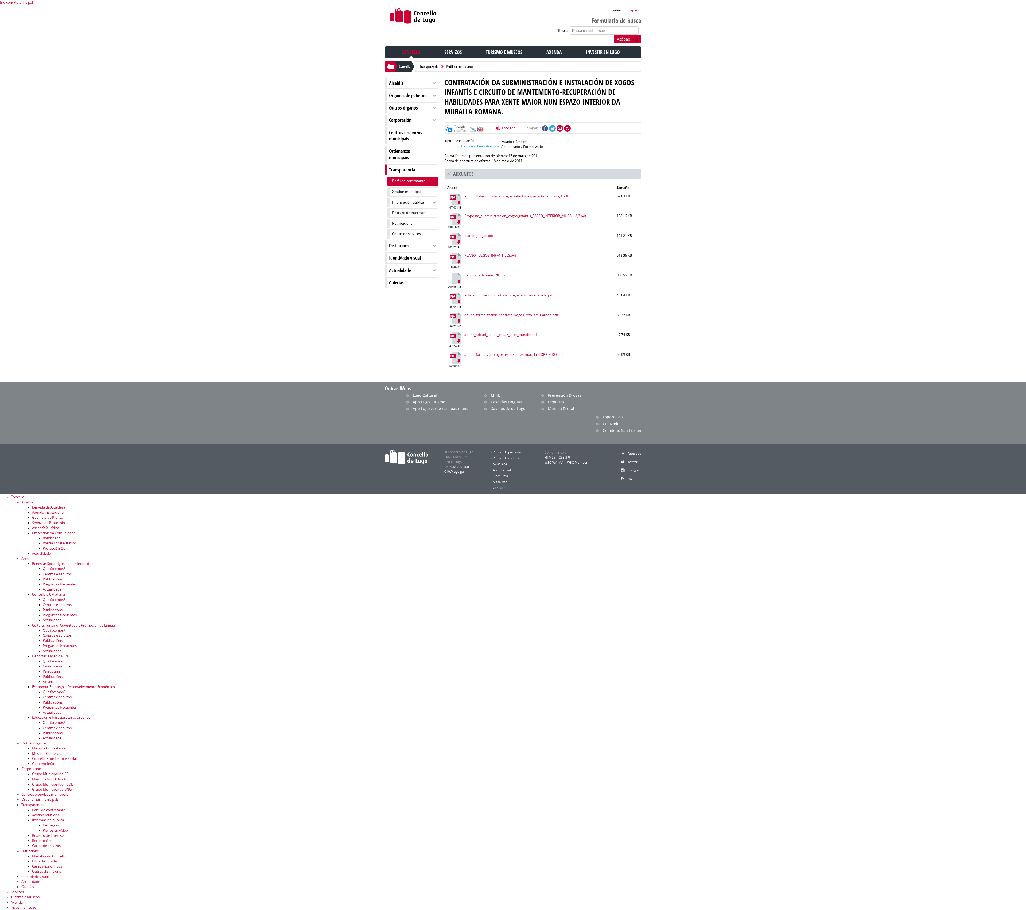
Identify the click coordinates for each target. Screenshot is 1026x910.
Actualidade (400, 270)
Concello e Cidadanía (48, 594)
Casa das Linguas (506, 401)
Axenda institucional (48, 512)
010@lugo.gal (454, 471)
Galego (617, 10)
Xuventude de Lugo (508, 408)
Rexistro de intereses (408, 212)
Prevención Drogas (564, 395)
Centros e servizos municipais (405, 135)
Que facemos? (54, 569)
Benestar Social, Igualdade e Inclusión (61, 563)
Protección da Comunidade (53, 533)
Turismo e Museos (504, 52)
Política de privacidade (508, 452)
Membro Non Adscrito (50, 779)
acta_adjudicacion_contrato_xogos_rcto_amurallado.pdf (508, 295)
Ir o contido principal (16, 2)
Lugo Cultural (425, 395)
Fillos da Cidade (44, 861)
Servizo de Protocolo (48, 523)
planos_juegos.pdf (478, 235)
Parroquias (51, 671)
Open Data (500, 476)
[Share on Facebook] (545, 128)
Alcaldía (396, 83)
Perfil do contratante (459, 66)
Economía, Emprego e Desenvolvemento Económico (73, 687)
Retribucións (402, 223)
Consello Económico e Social (54, 758)
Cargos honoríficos (47, 866)
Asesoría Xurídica (45, 528)
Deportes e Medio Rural (50, 656)
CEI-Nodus (612, 423)
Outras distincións (46, 871)
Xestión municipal (406, 191)
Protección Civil (55, 548)
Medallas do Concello (49, 856)
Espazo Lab (613, 416)
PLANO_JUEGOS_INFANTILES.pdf (490, 255)
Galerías (396, 282)
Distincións (399, 245)
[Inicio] (413, 17)
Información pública (408, 202)
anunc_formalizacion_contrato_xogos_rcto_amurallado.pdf (511, 315)
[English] (480, 130)
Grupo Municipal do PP (50, 774)
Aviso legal (500, 464)
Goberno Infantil (45, 763)
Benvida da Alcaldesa (48, 507)
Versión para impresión (567, 128)
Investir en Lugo (603, 52)
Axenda (554, 52)
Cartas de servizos (406, 234)
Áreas (25, 558)
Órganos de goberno (408, 95)
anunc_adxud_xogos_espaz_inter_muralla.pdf (500, 335)
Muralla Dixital (561, 408)
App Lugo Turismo (429, 401)
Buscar (564, 30)
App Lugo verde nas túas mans (440, 408)
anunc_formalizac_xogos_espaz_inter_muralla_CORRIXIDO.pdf (513, 354)
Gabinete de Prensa (47, 517)
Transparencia (428, 66)
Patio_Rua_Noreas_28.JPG (484, 275)
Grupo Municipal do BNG (52, 789)
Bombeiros (51, 538)
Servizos (453, 52)
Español (635, 10)
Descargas (51, 825)
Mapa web (500, 482)
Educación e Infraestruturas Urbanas (61, 717)
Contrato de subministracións (477, 146)
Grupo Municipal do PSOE (52, 784)
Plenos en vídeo (55, 830)
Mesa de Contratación (49, 748)
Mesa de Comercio (46, 753)
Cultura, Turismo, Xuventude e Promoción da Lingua (73, 625)
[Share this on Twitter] (552, 128)
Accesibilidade (502, 470)
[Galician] (473, 130)
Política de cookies (506, 458)
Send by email (560, 128)
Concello (411, 52)
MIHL (495, 395)
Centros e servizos (57, 574)
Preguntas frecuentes (60, 584)
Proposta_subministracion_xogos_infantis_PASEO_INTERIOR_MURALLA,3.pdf (525, 216)
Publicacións (53, 579)
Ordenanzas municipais (400, 154)
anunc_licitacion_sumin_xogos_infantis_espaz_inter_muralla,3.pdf (516, 196)
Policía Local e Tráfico (59, 543)
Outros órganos (403, 107)
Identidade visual (405, 258)
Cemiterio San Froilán (622, 430)
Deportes (556, 401)
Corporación (400, 120)
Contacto (499, 488)
